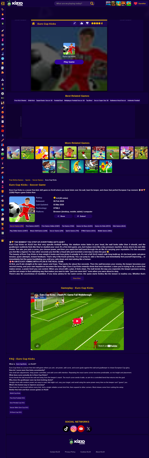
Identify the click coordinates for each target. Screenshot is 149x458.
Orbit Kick (31, 100)
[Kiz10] (18, 3)
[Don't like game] (87, 23)
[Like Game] (81, 23)
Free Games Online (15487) (51, 226)
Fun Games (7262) (68, 226)
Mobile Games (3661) (105, 231)
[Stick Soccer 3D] (98, 152)
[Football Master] (56, 152)
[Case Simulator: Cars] (108, 3)
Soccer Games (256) (17, 226)
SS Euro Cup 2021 (16, 412)
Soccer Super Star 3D (101, 100)
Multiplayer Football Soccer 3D (74, 100)
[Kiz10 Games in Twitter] (88, 428)
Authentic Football (134, 100)
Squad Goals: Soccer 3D (44, 100)
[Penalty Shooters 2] (112, 152)
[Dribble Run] (41, 152)
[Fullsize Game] (74, 23)
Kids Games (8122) (119, 226)
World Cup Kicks (15, 393)
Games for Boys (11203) (84, 226)
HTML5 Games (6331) (88, 231)
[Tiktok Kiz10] (66, 428)
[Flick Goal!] (13, 152)
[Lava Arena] (123, 3)
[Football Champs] (70, 152)
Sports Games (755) (72, 231)
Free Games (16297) (32, 226)
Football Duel (58, 100)
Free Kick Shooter (20, 100)
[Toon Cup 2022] (127, 152)
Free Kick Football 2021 (17, 398)
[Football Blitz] (77, 166)
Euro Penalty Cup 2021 (17, 403)
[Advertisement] (77, 13)
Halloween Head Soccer (118, 100)
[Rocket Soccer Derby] (91, 166)
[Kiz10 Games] (77, 441)
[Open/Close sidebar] (3, 3)
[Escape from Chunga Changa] (113, 3)
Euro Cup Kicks (21, 364)
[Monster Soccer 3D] (105, 166)
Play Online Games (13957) (19, 231)
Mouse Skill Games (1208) (38, 231)
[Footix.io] (63, 166)
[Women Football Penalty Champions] (141, 152)
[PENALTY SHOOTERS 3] (27, 152)
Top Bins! (89, 100)
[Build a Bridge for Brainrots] (118, 3)
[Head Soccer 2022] (48, 166)
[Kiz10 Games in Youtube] (81, 428)
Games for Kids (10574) (103, 226)
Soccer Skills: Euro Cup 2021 (19, 407)
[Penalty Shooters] (84, 152)
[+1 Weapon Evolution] (128, 3)
